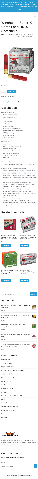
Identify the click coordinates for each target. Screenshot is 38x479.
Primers (3, 392)
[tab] (7, 102)
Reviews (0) (16, 102)
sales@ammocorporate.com (15, 457)
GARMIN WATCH (6, 381)
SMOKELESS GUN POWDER (9, 406)
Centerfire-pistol (7, 363)
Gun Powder (5, 385)
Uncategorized (5, 417)
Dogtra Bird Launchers (8, 366)
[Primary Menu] (35, 16)
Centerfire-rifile (5, 359)
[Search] (35, 466)
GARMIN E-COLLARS (7, 377)
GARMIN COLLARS (7, 374)
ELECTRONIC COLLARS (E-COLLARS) (12, 370)
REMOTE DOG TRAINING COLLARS (11, 395)
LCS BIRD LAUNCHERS (8, 388)
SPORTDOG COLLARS (7, 410)
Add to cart (11, 91)
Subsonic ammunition (7, 414)
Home (3, 34)
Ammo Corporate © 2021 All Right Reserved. (19, 475)
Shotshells (10, 34)
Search (33, 294)
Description (7, 102)
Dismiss (19, 9)
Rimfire (3, 399)
